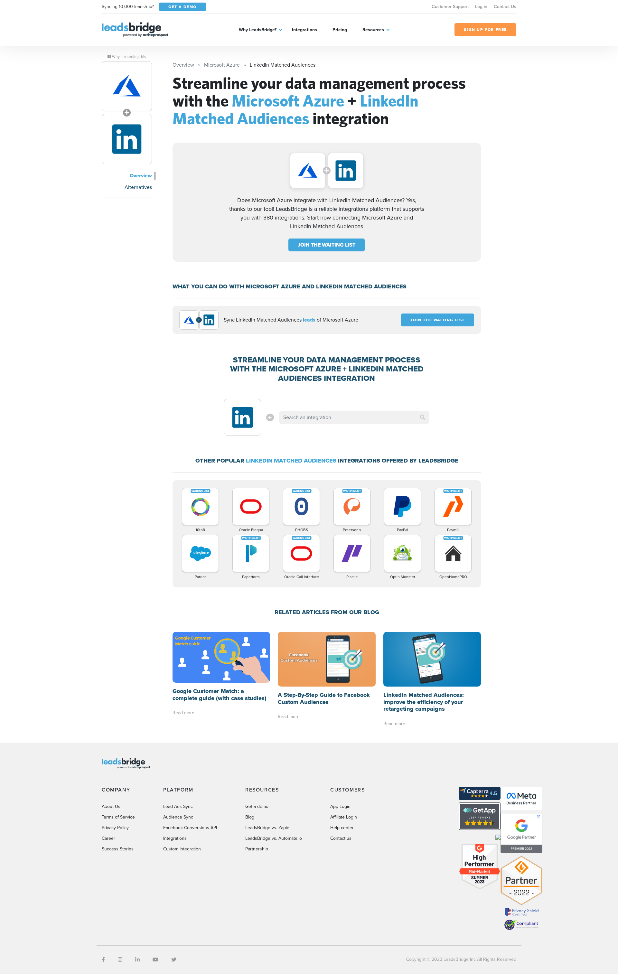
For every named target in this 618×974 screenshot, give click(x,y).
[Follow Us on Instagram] (120, 959)
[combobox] (354, 417)
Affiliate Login (343, 817)
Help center (342, 827)
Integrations (304, 29)
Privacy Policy (115, 827)
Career (108, 838)
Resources (373, 29)
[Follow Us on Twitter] (173, 959)
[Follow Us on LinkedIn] (137, 959)
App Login (340, 806)
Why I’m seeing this (128, 57)
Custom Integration (182, 849)
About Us (111, 806)
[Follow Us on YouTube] (155, 959)
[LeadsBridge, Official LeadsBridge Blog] (135, 29)
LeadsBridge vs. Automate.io (273, 838)
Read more (183, 712)
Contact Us (505, 6)
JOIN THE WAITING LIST (326, 244)
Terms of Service (118, 817)
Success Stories (118, 849)
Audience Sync (178, 817)
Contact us (340, 838)
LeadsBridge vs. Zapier (268, 827)
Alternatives (138, 187)
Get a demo (256, 806)
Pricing (339, 29)
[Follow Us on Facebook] (103, 959)
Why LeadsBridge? (257, 29)
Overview (141, 175)
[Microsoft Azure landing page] (127, 86)
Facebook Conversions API (190, 827)
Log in (481, 6)
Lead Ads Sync (178, 806)
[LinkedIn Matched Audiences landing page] (127, 139)
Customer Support (450, 6)
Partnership (256, 849)
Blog (249, 817)
